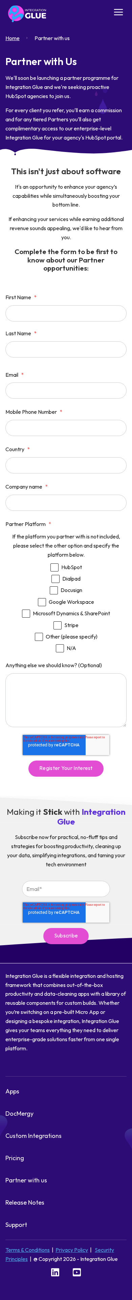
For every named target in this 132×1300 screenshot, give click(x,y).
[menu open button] (118, 13)
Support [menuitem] (16, 1225)
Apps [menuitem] (12, 1091)
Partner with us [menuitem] (26, 1180)
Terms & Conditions (27, 1249)
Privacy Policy (72, 1249)
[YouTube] (77, 1272)
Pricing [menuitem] (14, 1158)
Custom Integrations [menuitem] (33, 1136)
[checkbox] (66, 605)
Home (12, 38)
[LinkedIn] (55, 1272)
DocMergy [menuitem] (19, 1113)
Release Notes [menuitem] (24, 1202)
